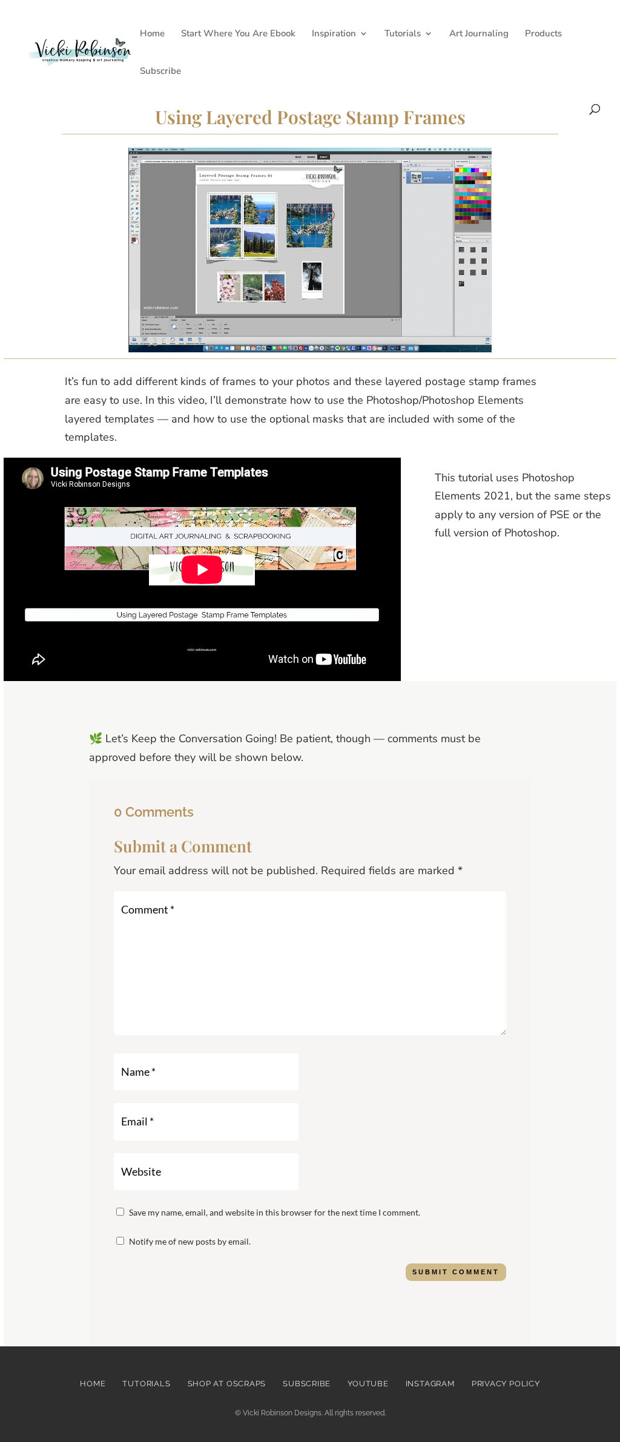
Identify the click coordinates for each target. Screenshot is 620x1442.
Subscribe (160, 72)
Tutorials (402, 34)
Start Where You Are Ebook (238, 34)
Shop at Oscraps (227, 1383)
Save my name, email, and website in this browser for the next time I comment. (274, 1212)
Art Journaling (479, 34)
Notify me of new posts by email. (190, 1241)
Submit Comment (456, 1272)
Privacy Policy (506, 1383)
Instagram (430, 1383)
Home (152, 34)
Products (543, 34)
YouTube (368, 1383)
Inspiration (334, 34)
